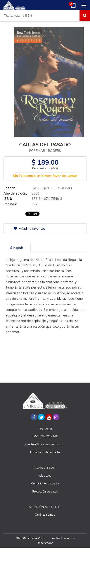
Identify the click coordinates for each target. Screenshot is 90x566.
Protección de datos (45, 492)
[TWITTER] (41, 417)
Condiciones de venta (45, 484)
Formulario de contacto (45, 452)
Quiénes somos (45, 515)
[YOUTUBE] (48, 417)
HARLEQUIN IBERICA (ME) (51, 188)
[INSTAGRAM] (56, 417)
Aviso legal (45, 476)
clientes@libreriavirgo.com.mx (45, 444)
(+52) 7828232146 (45, 436)
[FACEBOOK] (34, 417)
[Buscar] (85, 15)
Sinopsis (17, 248)
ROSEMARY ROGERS (45, 151)
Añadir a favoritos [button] (32, 228)
